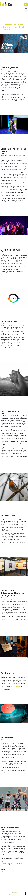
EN (26, 4)
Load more (3, 871)
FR (26, 8)
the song (16, 686)
